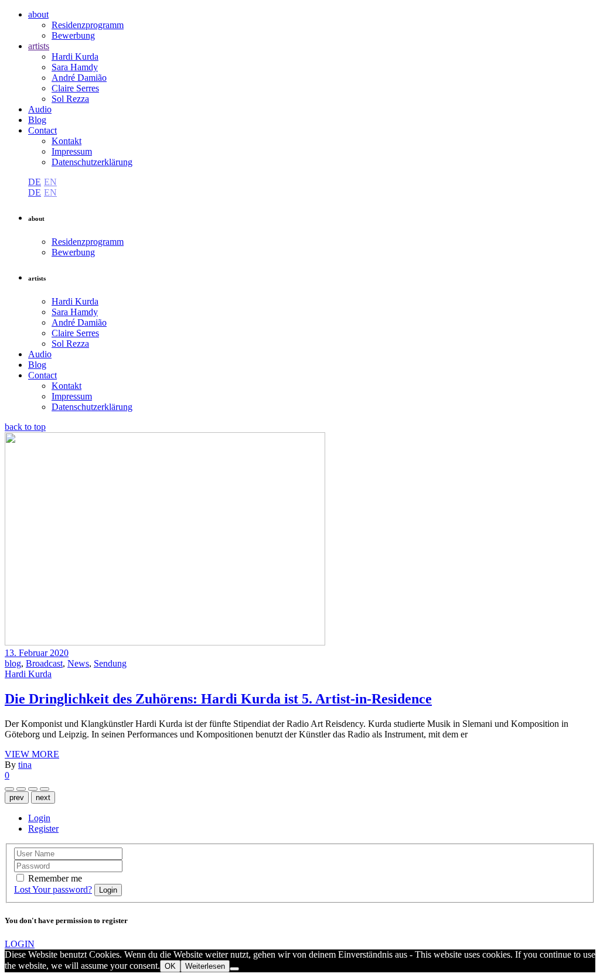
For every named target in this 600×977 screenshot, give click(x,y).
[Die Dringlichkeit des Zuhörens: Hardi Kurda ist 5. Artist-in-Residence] (165, 642)
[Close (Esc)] (21, 789)
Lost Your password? (53, 889)
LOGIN (20, 944)
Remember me (55, 878)
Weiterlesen (205, 966)
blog (13, 663)
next (43, 797)
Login (39, 818)
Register (43, 828)
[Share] (9, 789)
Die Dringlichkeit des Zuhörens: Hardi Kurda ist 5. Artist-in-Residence (218, 698)
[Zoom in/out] (33, 789)
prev (16, 797)
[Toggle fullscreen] (44, 789)
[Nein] (234, 969)
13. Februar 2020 (37, 653)
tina (25, 765)
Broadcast (44, 663)
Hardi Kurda (28, 674)
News (78, 663)
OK (170, 966)
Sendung (110, 663)
